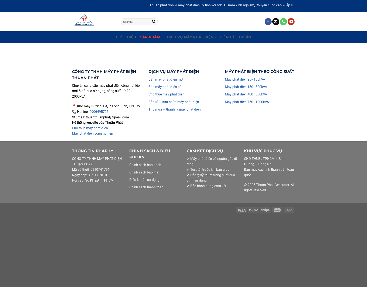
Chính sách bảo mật (144, 172)
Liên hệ (227, 37)
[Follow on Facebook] (268, 21)
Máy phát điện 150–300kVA (246, 87)
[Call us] (283, 21)
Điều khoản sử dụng (144, 180)
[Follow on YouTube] (291, 21)
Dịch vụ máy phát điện (190, 37)
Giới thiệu (126, 37)
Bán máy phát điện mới (166, 79)
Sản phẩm (150, 37)
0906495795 (99, 112)
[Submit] (153, 21)
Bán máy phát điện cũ (164, 87)
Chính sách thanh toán (146, 187)
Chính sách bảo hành (145, 165)
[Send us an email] (275, 21)
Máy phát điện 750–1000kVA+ (248, 102)
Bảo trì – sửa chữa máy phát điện (173, 102)
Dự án (245, 37)
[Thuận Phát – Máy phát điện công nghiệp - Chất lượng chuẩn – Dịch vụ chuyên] (93, 21)
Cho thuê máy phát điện (90, 128)
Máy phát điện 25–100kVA (245, 79)
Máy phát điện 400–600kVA (246, 94)
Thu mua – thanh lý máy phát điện (174, 109)
